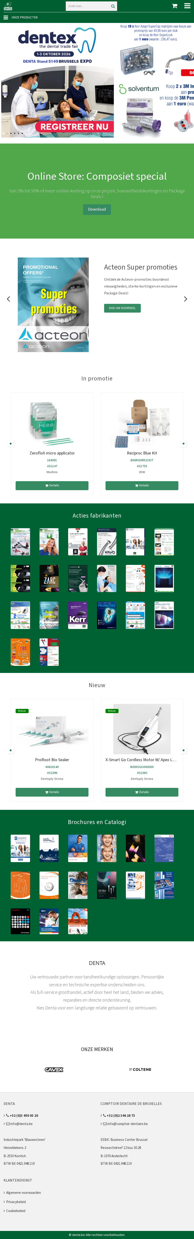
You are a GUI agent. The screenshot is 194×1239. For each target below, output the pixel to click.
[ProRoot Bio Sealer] (52, 731)
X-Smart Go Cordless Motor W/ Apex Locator (145, 760)
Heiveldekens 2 (15, 1147)
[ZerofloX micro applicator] (52, 424)
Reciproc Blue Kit (142, 453)
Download (97, 209)
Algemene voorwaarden (23, 1192)
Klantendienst (18, 1180)
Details (54, 485)
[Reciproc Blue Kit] (142, 424)
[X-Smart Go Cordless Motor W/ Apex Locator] (142, 731)
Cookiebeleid (15, 1210)
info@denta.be (21, 1123)
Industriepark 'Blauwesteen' (24, 1139)
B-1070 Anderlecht (114, 1156)
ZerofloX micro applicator (52, 453)
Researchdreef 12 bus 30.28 (121, 1147)
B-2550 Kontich (15, 1156)
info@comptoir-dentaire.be (127, 1123)
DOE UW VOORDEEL (122, 308)
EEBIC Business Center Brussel (124, 1139)
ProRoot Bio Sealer (52, 760)
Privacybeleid (16, 1202)
